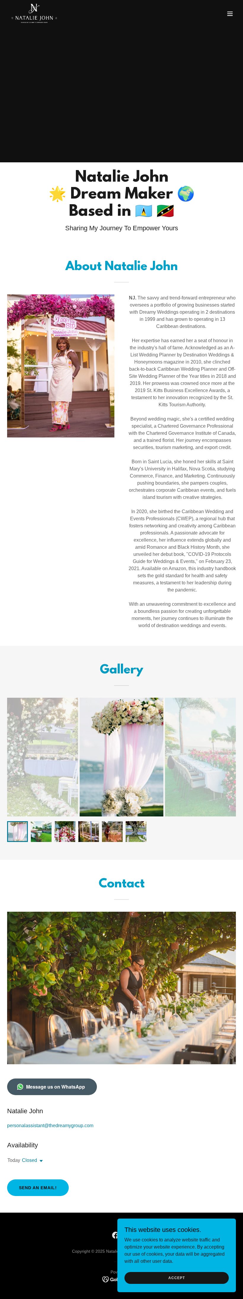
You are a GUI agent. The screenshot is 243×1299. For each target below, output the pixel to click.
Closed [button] (29, 1160)
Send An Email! (38, 1187)
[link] (34, 13)
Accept (176, 1278)
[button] (230, 14)
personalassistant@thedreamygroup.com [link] (50, 1125)
